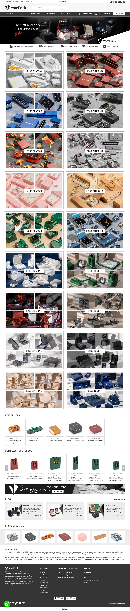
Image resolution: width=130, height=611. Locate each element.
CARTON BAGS (65, 14)
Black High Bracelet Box (75, 441)
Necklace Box (44, 588)
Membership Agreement (65, 575)
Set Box (42, 590)
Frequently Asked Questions (93, 580)
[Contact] (65, 489)
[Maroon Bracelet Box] (95, 427)
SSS (32, 2)
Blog (21, 2)
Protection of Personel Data (66, 578)
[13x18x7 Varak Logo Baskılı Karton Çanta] (14, 463)
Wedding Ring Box (45, 575)
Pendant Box (44, 580)
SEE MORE (118, 499)
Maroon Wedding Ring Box (14, 442)
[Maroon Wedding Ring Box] (14, 427)
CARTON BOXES (34, 14)
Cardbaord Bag (44, 593)
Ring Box (42, 572)
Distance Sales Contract (65, 572)
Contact (27, 2)
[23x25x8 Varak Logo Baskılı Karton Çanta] (34, 463)
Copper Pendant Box (55, 441)
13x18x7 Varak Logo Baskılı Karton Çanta (14, 477)
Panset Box (43, 585)
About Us (15, 2)
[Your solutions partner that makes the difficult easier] (65, 30)
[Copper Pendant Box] (55, 427)
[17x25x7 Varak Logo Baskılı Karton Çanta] (75, 463)
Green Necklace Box (34, 441)
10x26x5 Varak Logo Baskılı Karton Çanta (55, 479)
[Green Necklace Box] (34, 427)
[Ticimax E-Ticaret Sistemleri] (65, 609)
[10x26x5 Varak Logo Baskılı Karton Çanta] (55, 463)
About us (87, 575)
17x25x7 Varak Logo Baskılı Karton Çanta (75, 479)
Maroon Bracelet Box (95, 441)
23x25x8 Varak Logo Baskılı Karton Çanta (34, 479)
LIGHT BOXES (50, 14)
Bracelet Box (44, 583)
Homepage (8, 2)
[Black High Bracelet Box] (75, 427)
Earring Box (43, 578)
